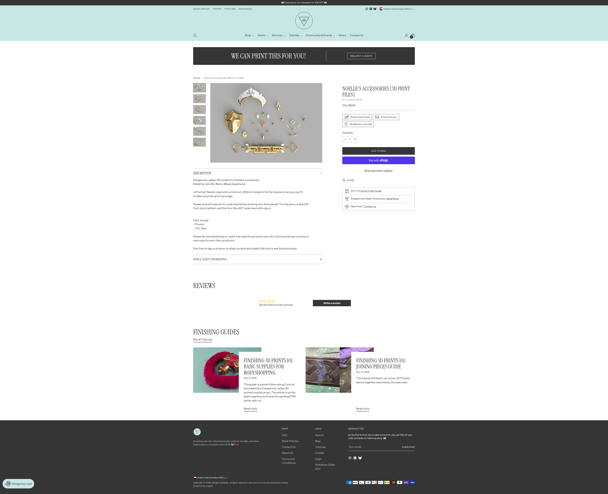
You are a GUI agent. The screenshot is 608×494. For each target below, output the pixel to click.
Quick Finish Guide (370, 190)
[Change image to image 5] (199, 131)
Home (196, 77)
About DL (288, 452)
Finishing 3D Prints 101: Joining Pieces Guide (381, 363)
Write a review (331, 303)
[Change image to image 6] (199, 142)
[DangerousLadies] (304, 20)
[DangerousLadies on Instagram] (366, 8)
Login (318, 458)
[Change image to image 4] (199, 120)
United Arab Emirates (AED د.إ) (398, 9)
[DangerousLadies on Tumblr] (370, 8)
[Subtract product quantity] (345, 139)
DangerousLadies (220, 482)
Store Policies (290, 441)
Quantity (347, 132)
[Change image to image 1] (199, 87)
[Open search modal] (195, 35)
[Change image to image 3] (199, 109)
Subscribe (408, 447)
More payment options (378, 170)
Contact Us (289, 447)
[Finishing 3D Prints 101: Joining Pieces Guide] (340, 380)
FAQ (284, 435)
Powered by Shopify (203, 486)
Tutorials (320, 447)
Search (319, 435)
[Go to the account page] (406, 35)
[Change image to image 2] (199, 98)
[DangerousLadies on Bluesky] (375, 8)
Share (350, 180)
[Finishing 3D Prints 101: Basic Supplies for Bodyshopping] (227, 380)
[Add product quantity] (355, 139)
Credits (319, 452)
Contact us (370, 206)
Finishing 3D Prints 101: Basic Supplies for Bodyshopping (268, 366)
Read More (392, 198)
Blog (318, 441)
